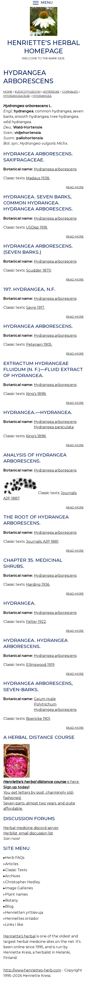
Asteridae (51, 91)
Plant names (16, 894)
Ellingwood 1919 (40, 665)
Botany (11, 900)
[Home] (43, 22)
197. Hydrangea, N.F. (29, 289)
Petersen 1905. (39, 344)
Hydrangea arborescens (55, 169)
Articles (11, 864)
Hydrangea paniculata (54, 427)
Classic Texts (16, 870)
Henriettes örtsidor (22, 918)
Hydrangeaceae (16, 96)
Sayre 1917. (35, 307)
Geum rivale (45, 699)
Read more (75, 187)
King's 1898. (36, 394)
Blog (9, 906)
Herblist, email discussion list (28, 833)
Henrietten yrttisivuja (24, 912)
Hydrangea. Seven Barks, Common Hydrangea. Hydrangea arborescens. (38, 203)
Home (7, 91)
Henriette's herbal (19, 936)
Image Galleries (19, 888)
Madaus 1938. (38, 178)
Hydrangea (42, 96)
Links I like (14, 924)
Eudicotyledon (27, 91)
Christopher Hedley (22, 882)
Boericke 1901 (38, 718)
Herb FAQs (14, 857)
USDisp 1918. (37, 227)
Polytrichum (45, 704)
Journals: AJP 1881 (42, 541)
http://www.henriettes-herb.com (32, 970)
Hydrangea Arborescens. (38, 326)
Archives (12, 876)
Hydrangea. (19, 603)
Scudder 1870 (38, 270)
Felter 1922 (36, 622)
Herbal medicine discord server (31, 828)
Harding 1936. (38, 584)
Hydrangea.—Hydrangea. (37, 412)
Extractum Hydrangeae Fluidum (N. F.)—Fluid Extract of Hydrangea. (43, 369)
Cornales (70, 91)
